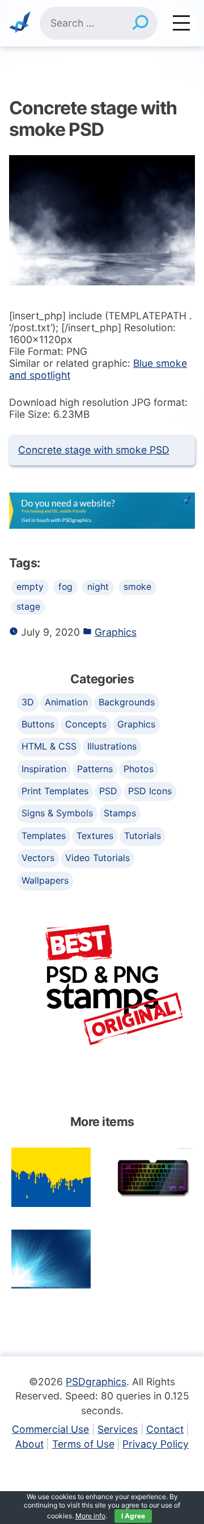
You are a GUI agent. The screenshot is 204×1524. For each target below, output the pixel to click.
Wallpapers (45, 880)
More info (90, 1516)
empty (30, 586)
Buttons (38, 724)
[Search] (140, 23)
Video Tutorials (97, 857)
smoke (137, 586)
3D (28, 702)
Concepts (86, 724)
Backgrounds (127, 702)
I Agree (133, 1516)
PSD (108, 791)
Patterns (95, 768)
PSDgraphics (96, 1382)
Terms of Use (83, 1444)
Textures (94, 835)
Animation (66, 702)
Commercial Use (50, 1429)
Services (117, 1429)
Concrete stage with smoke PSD (93, 450)
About (29, 1444)
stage (28, 606)
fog (65, 586)
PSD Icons (150, 791)
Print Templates (55, 791)
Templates (44, 835)
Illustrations (112, 746)
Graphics (116, 632)
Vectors (38, 857)
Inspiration (44, 768)
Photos (139, 768)
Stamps (120, 813)
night (98, 586)
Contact (165, 1429)
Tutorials (142, 835)
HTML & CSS (49, 746)
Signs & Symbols (57, 813)
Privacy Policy (155, 1444)
